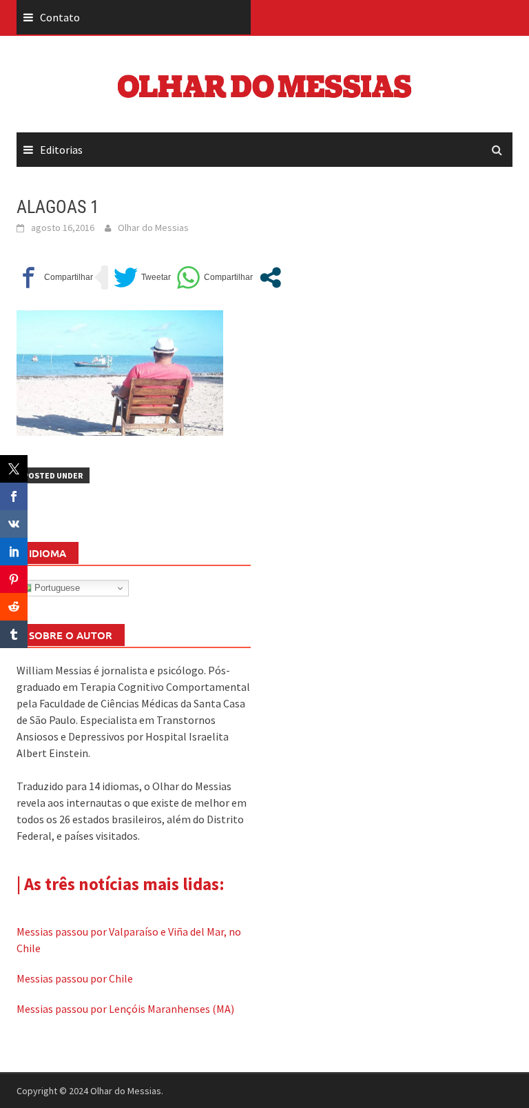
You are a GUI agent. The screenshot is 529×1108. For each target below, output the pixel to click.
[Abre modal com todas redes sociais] (270, 277)
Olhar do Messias (153, 227)
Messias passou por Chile (75, 978)
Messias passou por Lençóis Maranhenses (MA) (125, 1009)
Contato (60, 17)
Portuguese (56, 588)
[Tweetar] (142, 277)
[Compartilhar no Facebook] (55, 277)
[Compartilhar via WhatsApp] (214, 277)
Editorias (61, 150)
